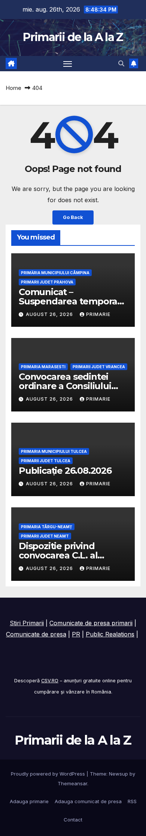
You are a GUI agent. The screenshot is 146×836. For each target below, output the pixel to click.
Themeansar (72, 783)
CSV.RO (49, 680)
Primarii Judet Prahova (47, 282)
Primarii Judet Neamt (45, 536)
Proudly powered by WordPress (48, 774)
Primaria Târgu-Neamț (46, 527)
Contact (73, 820)
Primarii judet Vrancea (99, 366)
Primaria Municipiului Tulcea (54, 451)
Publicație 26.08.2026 (65, 470)
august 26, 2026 (50, 314)
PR (76, 634)
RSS (132, 801)
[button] (121, 63)
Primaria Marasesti (43, 366)
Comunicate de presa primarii (91, 623)
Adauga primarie (29, 801)
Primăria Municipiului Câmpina (55, 272)
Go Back (73, 217)
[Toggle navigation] (68, 64)
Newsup (118, 774)
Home (13, 87)
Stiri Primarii (27, 623)
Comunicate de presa (36, 634)
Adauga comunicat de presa (88, 801)
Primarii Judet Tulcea (45, 460)
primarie (98, 314)
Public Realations (110, 634)
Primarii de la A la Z (73, 37)
